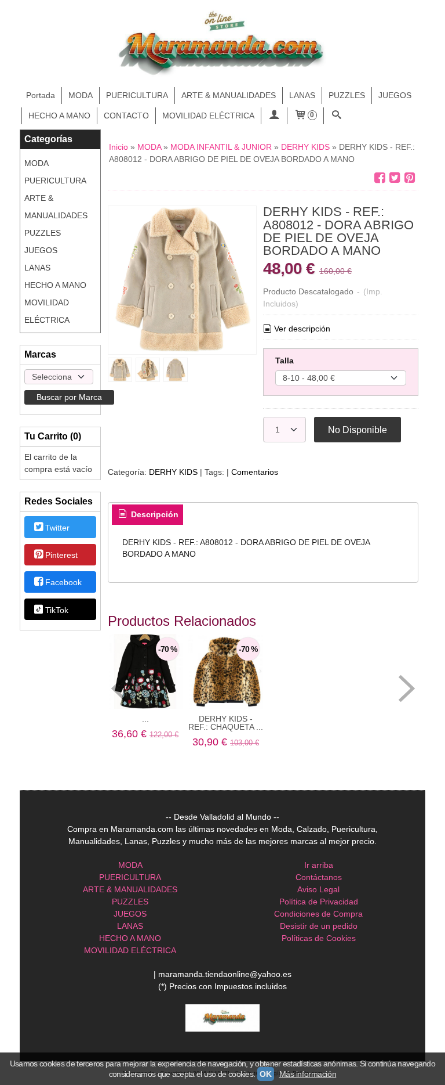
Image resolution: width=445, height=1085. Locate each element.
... (145, 718)
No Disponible (357, 429)
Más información (308, 1074)
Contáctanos (319, 877)
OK (265, 1074)
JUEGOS (394, 95)
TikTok (56, 610)
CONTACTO (126, 115)
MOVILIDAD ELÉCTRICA (208, 115)
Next (406, 688)
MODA (80, 95)
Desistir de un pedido (319, 926)
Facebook (63, 582)
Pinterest (61, 555)
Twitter (57, 527)
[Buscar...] (337, 116)
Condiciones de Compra (318, 913)
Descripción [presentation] (153, 514)
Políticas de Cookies (319, 938)
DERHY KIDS (173, 472)
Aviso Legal (318, 889)
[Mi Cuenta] (274, 116)
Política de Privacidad (318, 901)
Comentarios (254, 472)
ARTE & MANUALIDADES (228, 95)
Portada (40, 95)
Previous (119, 688)
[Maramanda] (222, 44)
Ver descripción (302, 328)
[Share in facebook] (379, 178)
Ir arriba (318, 865)
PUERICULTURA (137, 95)
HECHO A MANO (59, 115)
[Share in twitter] (394, 178)
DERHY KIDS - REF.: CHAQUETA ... (225, 722)
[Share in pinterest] (409, 178)
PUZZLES (347, 95)
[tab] (148, 514)
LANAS (302, 95)
